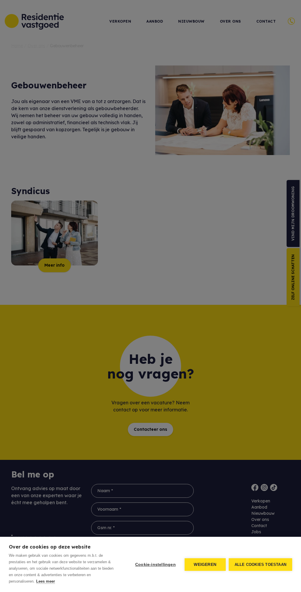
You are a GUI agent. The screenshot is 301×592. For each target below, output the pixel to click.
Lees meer (45, 581)
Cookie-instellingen (155, 564)
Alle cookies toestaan (260, 564)
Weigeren (205, 564)
